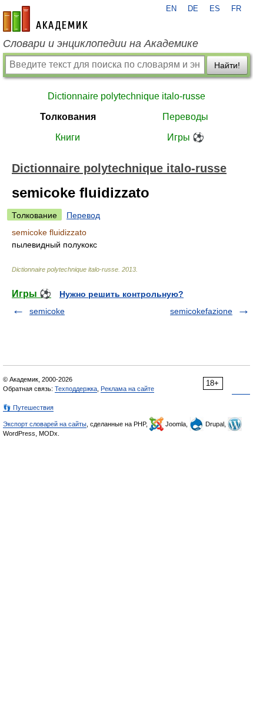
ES (214, 9)
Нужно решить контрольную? (121, 294)
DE (193, 9)
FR (236, 9)
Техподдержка (76, 388)
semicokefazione (201, 311)
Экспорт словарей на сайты (44, 424)
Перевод (83, 215)
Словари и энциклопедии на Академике (100, 43)
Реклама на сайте (127, 388)
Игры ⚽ (185, 137)
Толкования (68, 117)
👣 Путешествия (28, 407)
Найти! (227, 65)
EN (171, 9)
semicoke (47, 311)
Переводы (185, 117)
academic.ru (45, 19)
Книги (67, 137)
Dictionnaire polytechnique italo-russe (126, 96)
